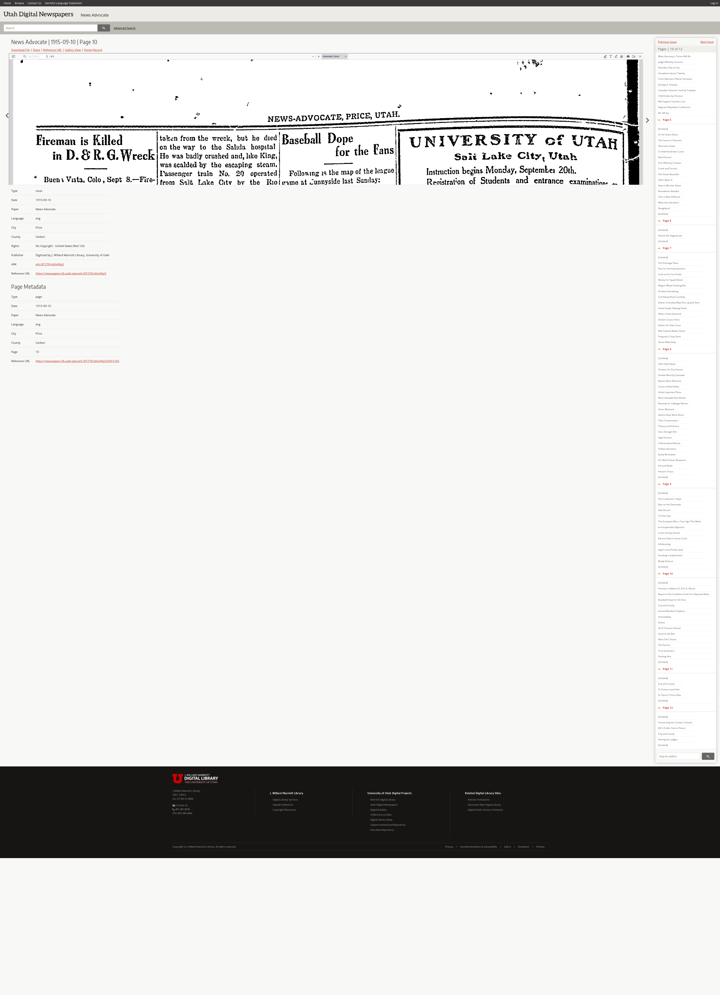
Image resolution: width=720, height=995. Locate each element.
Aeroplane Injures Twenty (671, 73)
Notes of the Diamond (669, 313)
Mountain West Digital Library (484, 804)
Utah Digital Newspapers (384, 804)
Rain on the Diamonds (669, 504)
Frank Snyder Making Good (672, 308)
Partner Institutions (479, 799)
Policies (540, 846)
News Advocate (95, 15)
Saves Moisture (666, 409)
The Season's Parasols (670, 140)
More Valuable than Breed (672, 397)
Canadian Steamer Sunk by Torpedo (677, 90)
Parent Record (93, 50)
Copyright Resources (284, 809)
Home (7, 3)
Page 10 (668, 573)
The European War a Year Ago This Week (679, 521)
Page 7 (667, 248)
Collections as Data (380, 814)
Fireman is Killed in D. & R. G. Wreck (676, 588)
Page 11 (668, 669)
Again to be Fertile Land (670, 549)
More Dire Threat (667, 639)
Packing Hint (664, 656)
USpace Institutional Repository (388, 824)
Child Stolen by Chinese (670, 96)
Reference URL (52, 50)
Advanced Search (125, 28)
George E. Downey (667, 84)
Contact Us (34, 3)
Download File (20, 50)
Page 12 (668, 707)
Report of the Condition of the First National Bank (683, 594)
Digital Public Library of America (485, 809)
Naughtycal (664, 208)
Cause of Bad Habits (668, 386)
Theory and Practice (668, 426)
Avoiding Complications (670, 555)
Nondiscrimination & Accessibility (478, 846)
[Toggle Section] (659, 120)
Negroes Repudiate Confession (674, 107)
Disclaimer (523, 846)
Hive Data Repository (382, 829)
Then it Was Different (669, 196)
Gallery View (73, 50)
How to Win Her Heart (669, 185)
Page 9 (667, 484)
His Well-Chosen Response (672, 460)
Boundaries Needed (668, 191)
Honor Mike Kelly (667, 342)
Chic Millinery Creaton (669, 162)
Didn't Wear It (665, 180)
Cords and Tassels (667, 168)
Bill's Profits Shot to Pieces (672, 728)
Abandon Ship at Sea (669, 67)
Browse (19, 3)
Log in (714, 3)
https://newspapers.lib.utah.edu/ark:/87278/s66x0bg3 (71, 273)
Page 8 (667, 349)
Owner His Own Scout (669, 325)
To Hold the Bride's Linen (671, 151)
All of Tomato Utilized (669, 628)
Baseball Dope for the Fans (672, 599)
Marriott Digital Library (383, 799)
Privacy (449, 846)
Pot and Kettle (665, 465)
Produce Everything (668, 291)
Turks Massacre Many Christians (675, 78)
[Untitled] (663, 129)
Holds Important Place (669, 392)
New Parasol (664, 157)
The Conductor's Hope (669, 499)
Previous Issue (667, 42)
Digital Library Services (285, 799)
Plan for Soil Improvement (671, 268)
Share (36, 50)
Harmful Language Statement (63, 3)
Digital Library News (381, 819)
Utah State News (667, 363)
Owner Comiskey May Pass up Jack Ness (679, 302)
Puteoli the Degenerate (670, 235)
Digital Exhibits (378, 809)
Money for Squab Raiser (670, 279)
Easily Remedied (666, 454)
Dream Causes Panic (669, 319)
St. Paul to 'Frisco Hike (669, 695)
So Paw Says (664, 515)
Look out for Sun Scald (669, 274)
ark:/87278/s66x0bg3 (50, 264)
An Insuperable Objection (671, 527)
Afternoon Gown (666, 146)
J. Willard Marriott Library (186, 790)
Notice (661, 622)
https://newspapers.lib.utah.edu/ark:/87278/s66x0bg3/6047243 (77, 361)
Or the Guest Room (668, 134)
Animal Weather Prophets (671, 611)
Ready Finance (665, 561)
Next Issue (707, 42)
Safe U (507, 846)
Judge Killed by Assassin (670, 62)
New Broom (664, 510)
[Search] (104, 28)
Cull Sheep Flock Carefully (671, 297)
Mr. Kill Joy (663, 113)
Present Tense (665, 471)
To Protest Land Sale (669, 689)
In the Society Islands (669, 532)
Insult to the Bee (666, 633)
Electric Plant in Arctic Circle (672, 538)
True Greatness (666, 650)
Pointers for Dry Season (670, 369)
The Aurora (664, 645)
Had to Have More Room (671, 414)
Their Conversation (668, 420)
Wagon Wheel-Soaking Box (672, 285)
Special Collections (283, 804)
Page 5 (667, 120)
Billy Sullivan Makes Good (671, 330)
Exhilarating (664, 544)
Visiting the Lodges (668, 739)
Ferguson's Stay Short (669, 336)
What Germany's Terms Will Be (674, 56)
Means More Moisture (669, 381)
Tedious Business (667, 448)
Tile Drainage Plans (668, 263)
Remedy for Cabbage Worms (673, 403)
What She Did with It (668, 202)
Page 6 (667, 220)
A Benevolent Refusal (669, 443)
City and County (666, 605)
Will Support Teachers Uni (671, 101)
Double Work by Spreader (671, 375)
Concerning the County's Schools (675, 722)
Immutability (664, 616)
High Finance (665, 437)
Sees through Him (667, 431)
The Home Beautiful (668, 174)
